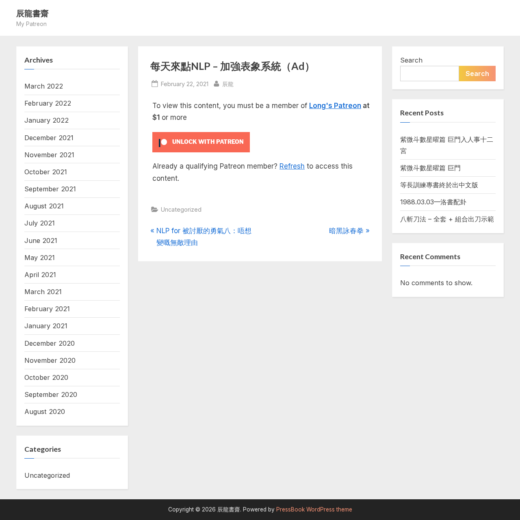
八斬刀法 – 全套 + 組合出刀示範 (447, 219)
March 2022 (43, 86)
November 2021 (49, 155)
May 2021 (39, 258)
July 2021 (39, 223)
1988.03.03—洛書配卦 (433, 202)
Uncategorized (181, 209)
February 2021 (47, 309)
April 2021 (40, 275)
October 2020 (46, 377)
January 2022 (46, 120)
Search (411, 60)
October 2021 (45, 172)
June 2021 (40, 240)
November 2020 (50, 360)
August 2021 (44, 206)
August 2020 (44, 411)
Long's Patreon (335, 106)
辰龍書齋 (32, 13)
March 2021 (43, 292)
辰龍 (228, 83)
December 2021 (49, 138)
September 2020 (50, 394)
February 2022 (47, 103)
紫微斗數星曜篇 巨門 (430, 168)
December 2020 (49, 343)
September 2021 (50, 189)
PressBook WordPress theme (314, 509)
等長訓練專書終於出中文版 (439, 185)
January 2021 (45, 326)
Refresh (292, 166)
